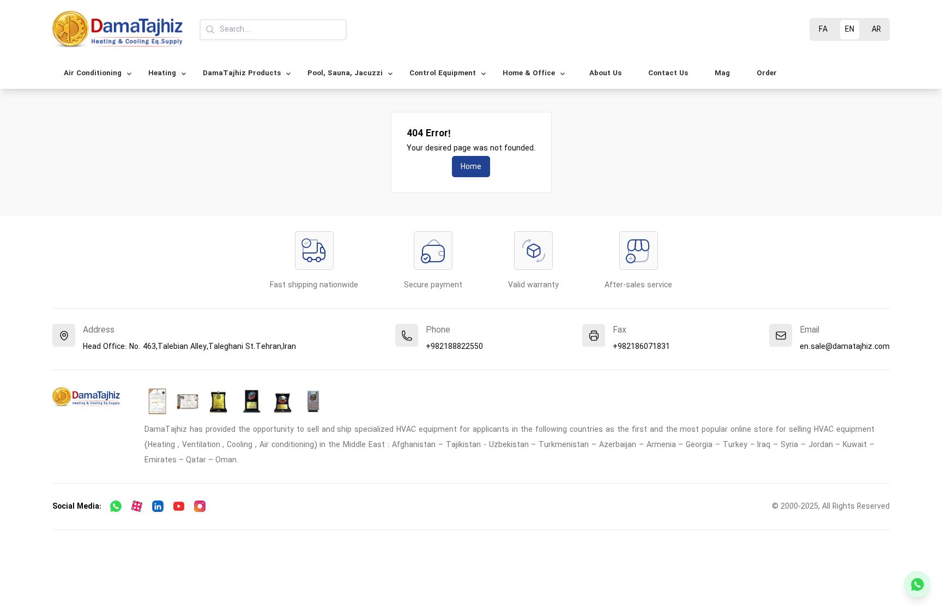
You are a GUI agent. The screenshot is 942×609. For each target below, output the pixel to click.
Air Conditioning (93, 73)
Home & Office (529, 73)
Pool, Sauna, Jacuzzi (345, 73)
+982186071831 (641, 347)
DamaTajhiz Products (242, 73)
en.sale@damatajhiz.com (845, 347)
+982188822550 (454, 347)
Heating (162, 73)
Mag (722, 73)
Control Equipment (442, 73)
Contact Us (668, 73)
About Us (605, 73)
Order (767, 73)
